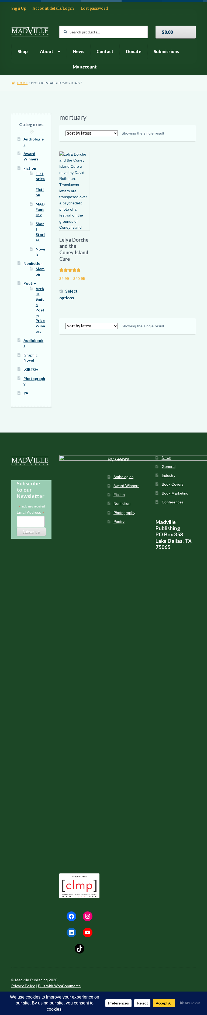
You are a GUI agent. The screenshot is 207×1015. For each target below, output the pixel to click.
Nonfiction (33, 263)
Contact (104, 51)
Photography (124, 513)
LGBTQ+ (31, 369)
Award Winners (126, 486)
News (78, 51)
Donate (134, 51)
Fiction (29, 168)
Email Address (30, 512)
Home (22, 83)
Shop (23, 51)
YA (25, 393)
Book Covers (173, 484)
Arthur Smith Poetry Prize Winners (40, 310)
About (46, 51)
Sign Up (18, 8)
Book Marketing (175, 493)
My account (85, 66)
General (168, 467)
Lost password (94, 8)
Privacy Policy (23, 986)
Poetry (29, 283)
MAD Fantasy (40, 209)
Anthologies (123, 477)
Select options (68, 294)
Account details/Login (53, 8)
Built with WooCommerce (59, 986)
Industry (168, 476)
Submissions (166, 51)
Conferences (173, 502)
